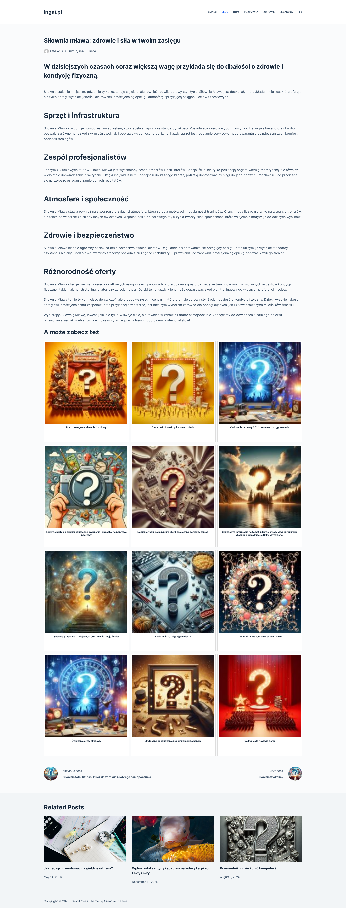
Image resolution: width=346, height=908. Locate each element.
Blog (225, 11)
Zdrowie (269, 11)
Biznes (212, 11)
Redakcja (286, 11)
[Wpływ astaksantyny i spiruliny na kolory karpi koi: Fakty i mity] (173, 839)
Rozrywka (251, 11)
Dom (236, 11)
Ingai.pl (53, 12)
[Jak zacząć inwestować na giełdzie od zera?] (85, 839)
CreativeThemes (115, 901)
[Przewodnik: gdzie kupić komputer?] (261, 839)
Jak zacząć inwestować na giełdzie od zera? (78, 868)
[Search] (300, 12)
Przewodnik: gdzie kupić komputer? (248, 868)
